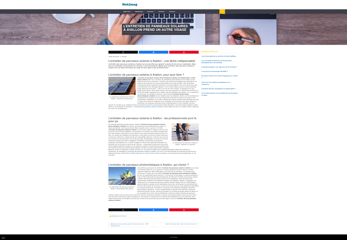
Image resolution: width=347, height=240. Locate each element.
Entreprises (123, 216)
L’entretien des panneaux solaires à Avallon (148, 107)
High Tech (126, 11)
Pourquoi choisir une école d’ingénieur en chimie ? (219, 77)
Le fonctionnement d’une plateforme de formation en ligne (219, 94)
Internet (172, 11)
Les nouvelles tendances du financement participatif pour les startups (216, 62)
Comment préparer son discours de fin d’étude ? (219, 67)
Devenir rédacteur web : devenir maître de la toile (180, 224)
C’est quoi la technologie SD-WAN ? (214, 71)
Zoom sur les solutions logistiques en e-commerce (216, 83)
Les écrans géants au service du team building (218, 56)
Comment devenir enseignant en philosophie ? (218, 89)
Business (150, 11)
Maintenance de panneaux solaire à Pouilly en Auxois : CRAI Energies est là (130, 225)
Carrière (161, 11)
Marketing (139, 11)
